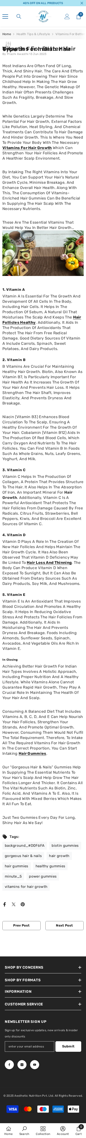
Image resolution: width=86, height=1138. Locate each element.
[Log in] (67, 16)
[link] (24, 1130)
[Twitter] (13, 904)
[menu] (5, 16)
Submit (68, 1046)
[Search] (19, 16)
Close (82, 3)
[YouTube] (34, 1064)
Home (6, 34)
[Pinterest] (23, 904)
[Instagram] (22, 1064)
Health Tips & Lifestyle (33, 34)
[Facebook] (4, 904)
